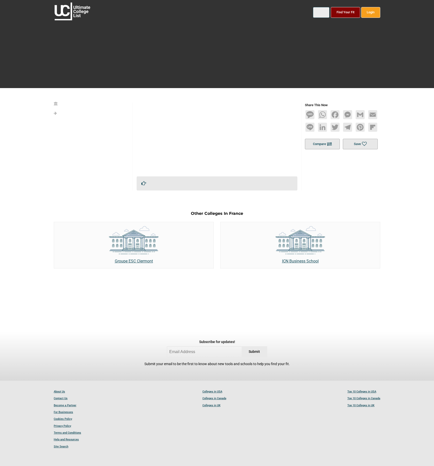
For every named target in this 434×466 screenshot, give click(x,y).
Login (370, 12)
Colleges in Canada (214, 398)
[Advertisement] (217, 137)
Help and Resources (66, 439)
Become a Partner (65, 405)
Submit (254, 352)
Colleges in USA (212, 391)
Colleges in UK (211, 405)
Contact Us (61, 398)
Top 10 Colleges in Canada (363, 398)
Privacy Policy (62, 426)
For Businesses (63, 412)
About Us (59, 391)
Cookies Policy (63, 419)
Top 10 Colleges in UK (360, 405)
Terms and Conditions (67, 432)
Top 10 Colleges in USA (361, 391)
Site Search (61, 446)
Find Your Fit (345, 12)
